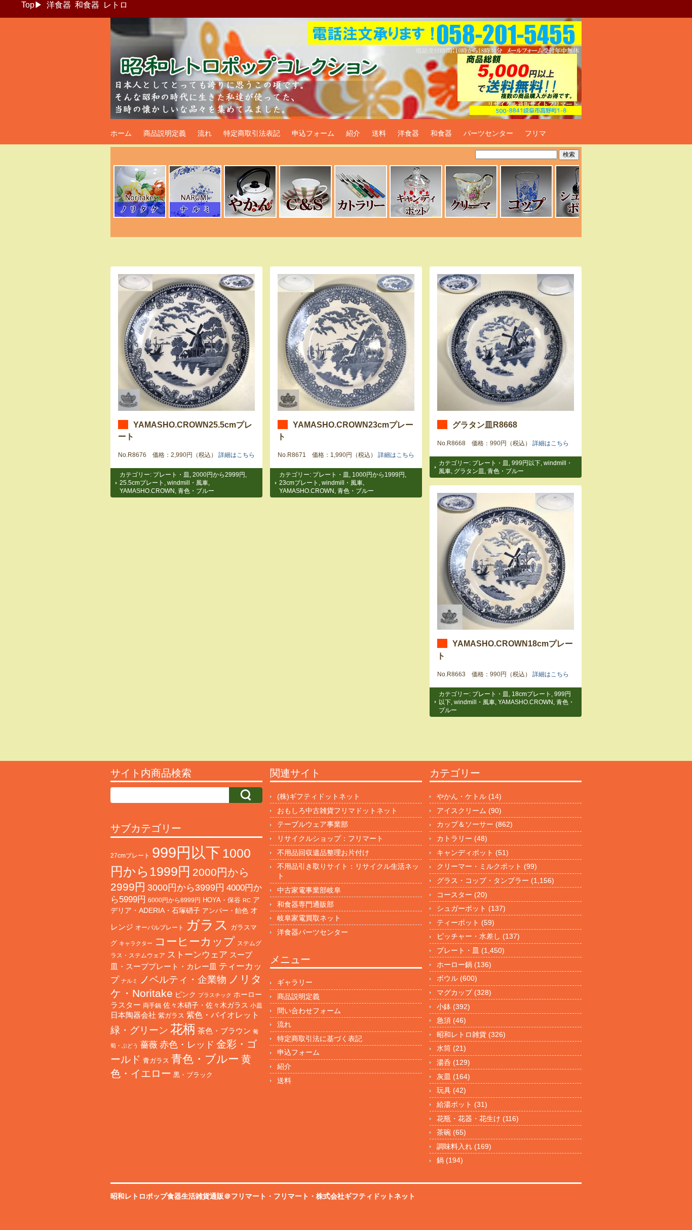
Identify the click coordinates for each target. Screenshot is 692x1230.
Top (27, 5)
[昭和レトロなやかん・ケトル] (250, 216)
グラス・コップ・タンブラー (483, 880)
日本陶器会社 (133, 1015)
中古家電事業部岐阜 (309, 890)
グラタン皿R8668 (484, 424)
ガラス (207, 925)
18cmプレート (531, 694)
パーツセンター (488, 133)
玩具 (444, 1090)
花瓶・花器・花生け (469, 1118)
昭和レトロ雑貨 (461, 1034)
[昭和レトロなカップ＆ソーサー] (305, 216)
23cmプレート (299, 483)
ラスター (125, 1005)
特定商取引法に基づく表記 (319, 1038)
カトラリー (454, 838)
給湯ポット (454, 1104)
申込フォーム (313, 133)
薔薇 (149, 1045)
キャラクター (135, 943)
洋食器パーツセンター (312, 932)
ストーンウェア (197, 954)
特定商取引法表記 (251, 133)
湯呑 (444, 1062)
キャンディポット (465, 853)
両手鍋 (152, 1005)
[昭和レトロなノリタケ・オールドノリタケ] (140, 216)
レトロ (115, 5)
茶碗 (444, 1132)
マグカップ (454, 992)
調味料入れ (454, 1146)
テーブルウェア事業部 (312, 824)
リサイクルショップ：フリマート (330, 838)
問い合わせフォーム (309, 1011)
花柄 (183, 1029)
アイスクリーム (461, 810)
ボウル (447, 978)
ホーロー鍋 (454, 964)
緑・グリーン (139, 1030)
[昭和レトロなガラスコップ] (526, 216)
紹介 (353, 133)
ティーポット (458, 922)
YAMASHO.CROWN (147, 491)
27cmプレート (130, 855)
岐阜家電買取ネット (309, 918)
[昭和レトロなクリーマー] (471, 216)
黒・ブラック (193, 1075)
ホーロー (248, 994)
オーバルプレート (159, 927)
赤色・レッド (187, 1045)
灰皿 (444, 1076)
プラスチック (215, 995)
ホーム (121, 133)
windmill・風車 (187, 483)
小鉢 (444, 1007)
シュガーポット (461, 908)
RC (247, 900)
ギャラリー (295, 982)
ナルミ (129, 981)
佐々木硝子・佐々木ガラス (205, 1005)
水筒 (444, 1048)
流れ (205, 133)
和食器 (87, 5)
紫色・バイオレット (222, 1015)
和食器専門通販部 (305, 904)
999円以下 (526, 463)
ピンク (185, 994)
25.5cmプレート (142, 483)
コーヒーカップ (195, 941)
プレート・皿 (171, 475)
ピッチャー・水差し (469, 936)
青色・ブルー (196, 491)
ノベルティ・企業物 (183, 979)
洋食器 (59, 5)
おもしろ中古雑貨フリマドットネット (337, 810)
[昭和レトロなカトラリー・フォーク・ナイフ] (361, 216)
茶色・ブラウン (224, 1030)
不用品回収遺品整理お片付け (323, 853)
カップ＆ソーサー (465, 824)
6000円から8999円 (174, 900)
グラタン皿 (469, 471)
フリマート (291, 1196)
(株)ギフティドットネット (318, 796)
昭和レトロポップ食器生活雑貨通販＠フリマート (188, 1196)
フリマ (535, 133)
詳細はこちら (236, 455)
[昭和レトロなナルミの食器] (195, 216)
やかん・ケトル (461, 796)
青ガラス (156, 1060)
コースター (454, 895)
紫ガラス (171, 1015)
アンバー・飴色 (225, 910)
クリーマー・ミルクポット (479, 866)
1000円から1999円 (378, 475)
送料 (379, 133)
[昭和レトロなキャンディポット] (416, 216)
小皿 (256, 1005)
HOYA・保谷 (222, 900)
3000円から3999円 (185, 887)
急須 (444, 1020)
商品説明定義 (164, 133)
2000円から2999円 (219, 475)
